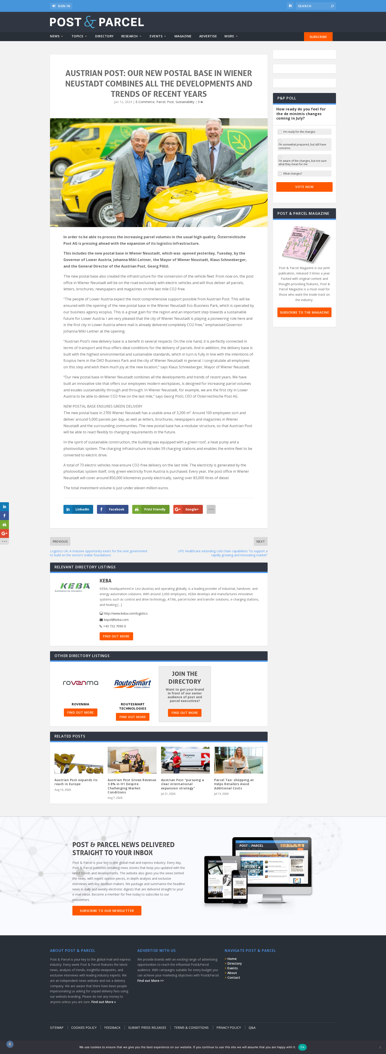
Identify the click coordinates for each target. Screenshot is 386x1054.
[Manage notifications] (9, 1044)
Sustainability (185, 102)
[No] (380, 1047)
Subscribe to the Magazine (304, 312)
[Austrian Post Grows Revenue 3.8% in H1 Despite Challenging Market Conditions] (132, 761)
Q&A (252, 1027)
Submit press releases (147, 1027)
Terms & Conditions (191, 1027)
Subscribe (318, 37)
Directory (104, 36)
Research (129, 36)
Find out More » (103, 1002)
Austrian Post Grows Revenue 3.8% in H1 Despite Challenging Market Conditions (132, 786)
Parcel (160, 102)
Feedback (112, 1027)
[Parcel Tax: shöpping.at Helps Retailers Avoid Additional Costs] (238, 761)
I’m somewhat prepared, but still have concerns (302, 146)
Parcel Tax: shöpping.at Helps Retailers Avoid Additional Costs (234, 784)
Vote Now (304, 187)
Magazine (183, 36)
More (229, 36)
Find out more (116, 636)
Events (156, 36)
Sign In (64, 6)
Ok (302, 1047)
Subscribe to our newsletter (107, 911)
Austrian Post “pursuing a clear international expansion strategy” (182, 784)
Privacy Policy (228, 1027)
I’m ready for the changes (299, 132)
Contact (233, 977)
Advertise (208, 36)
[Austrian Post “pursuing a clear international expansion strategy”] (185, 761)
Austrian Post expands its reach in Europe (76, 782)
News (54, 36)
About (232, 973)
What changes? (292, 173)
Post (170, 102)
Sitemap (56, 1027)
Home (232, 959)
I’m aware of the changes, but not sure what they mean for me (303, 162)
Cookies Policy (83, 1027)
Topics (77, 36)
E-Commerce (145, 102)
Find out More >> (150, 980)
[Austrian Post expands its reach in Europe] (79, 761)
